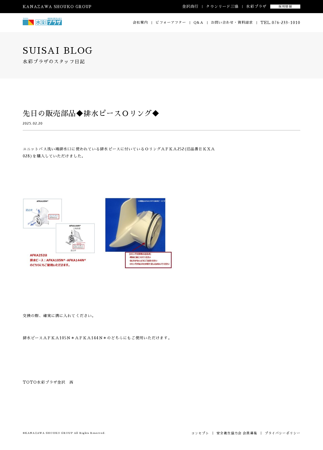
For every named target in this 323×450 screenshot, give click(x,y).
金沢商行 (190, 6)
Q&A (198, 22)
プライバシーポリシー (282, 433)
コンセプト (200, 433)
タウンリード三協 (222, 6)
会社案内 (140, 22)
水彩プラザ (256, 6)
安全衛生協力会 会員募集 (237, 433)
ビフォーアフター (170, 22)
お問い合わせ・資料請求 (232, 22)
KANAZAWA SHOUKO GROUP (57, 7)
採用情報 (285, 6)
